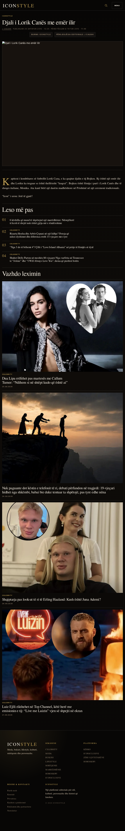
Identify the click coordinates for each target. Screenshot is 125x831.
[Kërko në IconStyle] (106, 5)
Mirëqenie (51, 765)
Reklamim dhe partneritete (19, 806)
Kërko (87, 749)
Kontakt (11, 794)
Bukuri (49, 757)
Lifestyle (51, 761)
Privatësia (11, 798)
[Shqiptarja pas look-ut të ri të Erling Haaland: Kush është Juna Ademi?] (62, 547)
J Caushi (6, 29)
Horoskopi (51, 773)
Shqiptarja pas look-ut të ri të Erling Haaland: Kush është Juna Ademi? (51, 599)
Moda (48, 753)
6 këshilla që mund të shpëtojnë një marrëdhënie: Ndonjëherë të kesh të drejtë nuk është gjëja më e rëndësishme (42, 221)
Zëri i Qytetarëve (94, 757)
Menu (117, 5)
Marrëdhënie (53, 769)
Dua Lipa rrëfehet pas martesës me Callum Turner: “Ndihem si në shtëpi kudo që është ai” (35, 380)
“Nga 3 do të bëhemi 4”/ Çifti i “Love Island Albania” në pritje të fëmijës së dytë (52, 247)
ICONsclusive (53, 777)
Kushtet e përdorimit (16, 802)
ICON (18, 5)
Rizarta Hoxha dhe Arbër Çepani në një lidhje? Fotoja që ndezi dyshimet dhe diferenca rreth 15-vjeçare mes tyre (39, 235)
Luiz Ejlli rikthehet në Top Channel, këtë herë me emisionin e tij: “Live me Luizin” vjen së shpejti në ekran (42, 708)
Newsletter (12, 810)
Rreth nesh (12, 790)
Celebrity (51, 749)
